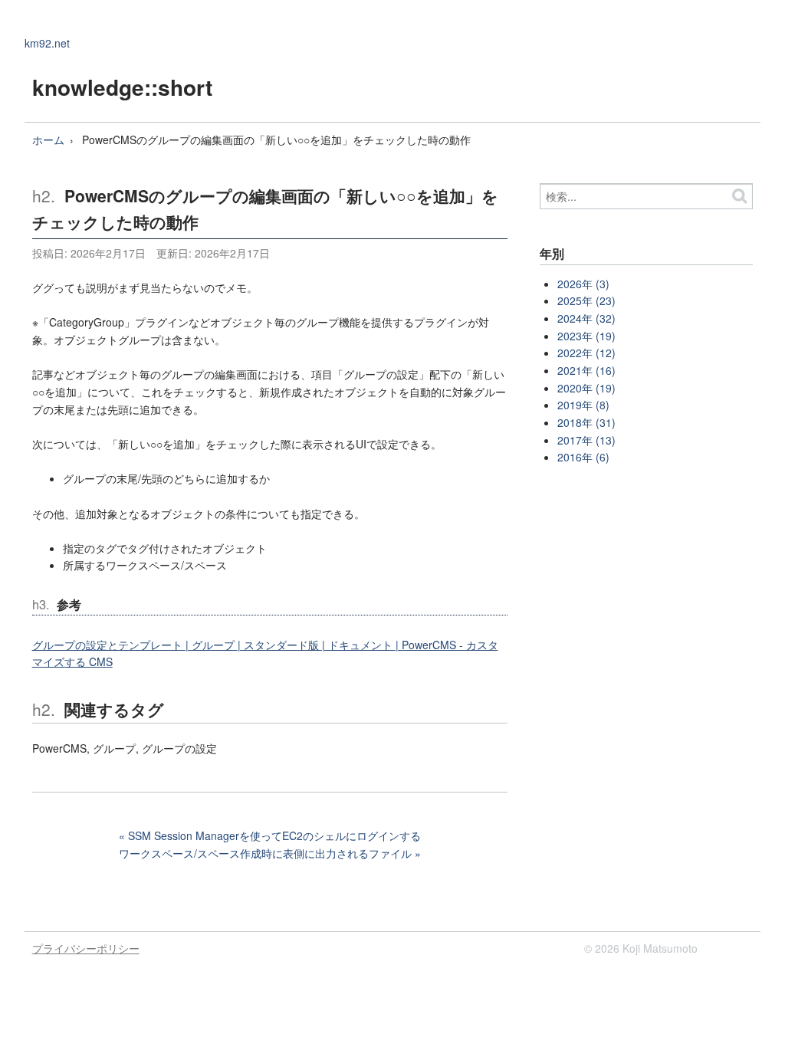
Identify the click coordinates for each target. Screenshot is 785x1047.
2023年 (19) (586, 335)
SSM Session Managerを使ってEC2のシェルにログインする (274, 835)
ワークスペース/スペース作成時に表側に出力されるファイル (265, 853)
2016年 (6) (583, 456)
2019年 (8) (583, 404)
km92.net (47, 43)
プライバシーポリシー (86, 948)
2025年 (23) (586, 300)
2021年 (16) (586, 370)
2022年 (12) (586, 352)
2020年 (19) (586, 387)
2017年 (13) (586, 440)
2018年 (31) (586, 422)
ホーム (48, 139)
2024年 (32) (586, 318)
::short (178, 87)
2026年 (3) (583, 283)
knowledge (88, 87)
